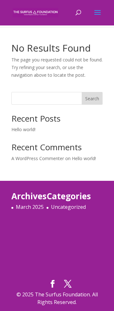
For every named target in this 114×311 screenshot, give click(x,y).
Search (92, 98)
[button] (97, 16)
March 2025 (30, 206)
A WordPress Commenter (37, 158)
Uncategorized (68, 206)
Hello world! (23, 129)
